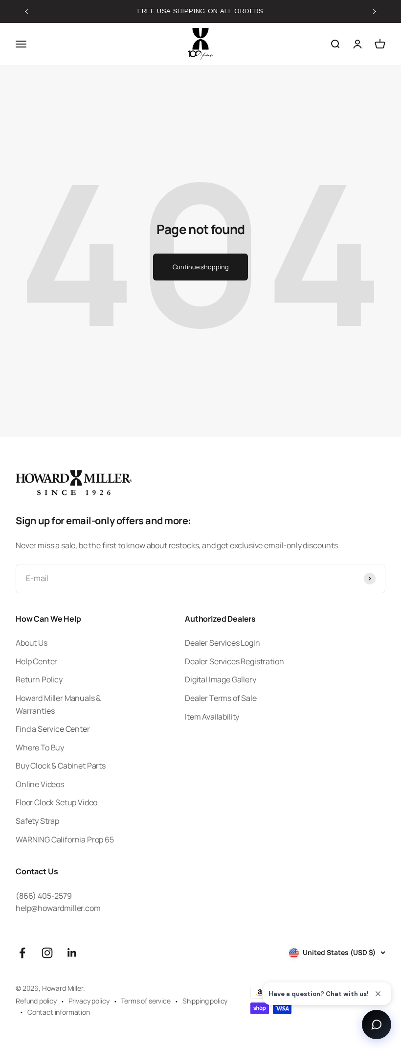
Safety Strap (37, 821)
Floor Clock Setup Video (56, 802)
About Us (31, 642)
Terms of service (145, 1000)
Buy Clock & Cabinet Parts (61, 765)
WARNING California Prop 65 (65, 839)
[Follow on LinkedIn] (72, 952)
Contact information (58, 1012)
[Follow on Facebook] (22, 952)
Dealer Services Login (222, 642)
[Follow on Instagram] (47, 952)
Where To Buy (40, 747)
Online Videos (40, 784)
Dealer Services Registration (234, 661)
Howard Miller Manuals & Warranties (58, 704)
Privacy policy (89, 1000)
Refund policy (36, 1000)
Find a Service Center (53, 728)
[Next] (381, 8)
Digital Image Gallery (220, 679)
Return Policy (39, 679)
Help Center (36, 661)
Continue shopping (201, 266)
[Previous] (19, 14)
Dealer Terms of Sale (221, 698)
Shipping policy (205, 1000)
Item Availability (212, 716)
